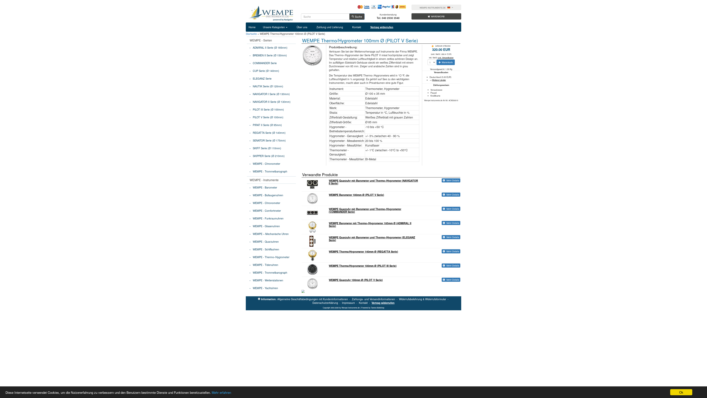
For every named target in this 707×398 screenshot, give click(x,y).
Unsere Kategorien (274, 27)
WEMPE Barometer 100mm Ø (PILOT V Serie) (356, 195)
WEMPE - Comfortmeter (267, 210)
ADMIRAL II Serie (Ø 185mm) (270, 47)
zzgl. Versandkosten (445, 57)
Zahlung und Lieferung (329, 27)
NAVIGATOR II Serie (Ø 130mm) (272, 102)
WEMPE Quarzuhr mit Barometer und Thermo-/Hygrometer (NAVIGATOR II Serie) (373, 182)
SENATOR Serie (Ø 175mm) (269, 140)
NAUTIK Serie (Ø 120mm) (268, 86)
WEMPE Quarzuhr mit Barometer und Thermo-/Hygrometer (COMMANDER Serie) (365, 210)
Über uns (302, 27)
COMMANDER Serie (265, 63)
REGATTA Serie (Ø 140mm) (269, 133)
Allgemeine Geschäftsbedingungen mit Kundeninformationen (312, 299)
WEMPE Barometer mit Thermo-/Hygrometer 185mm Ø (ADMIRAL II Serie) (370, 224)
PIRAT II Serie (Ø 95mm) (267, 125)
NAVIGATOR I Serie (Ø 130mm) (271, 94)
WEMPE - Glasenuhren (266, 226)
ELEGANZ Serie (262, 78)
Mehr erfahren (221, 392)
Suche (358, 16)
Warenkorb (438, 16)
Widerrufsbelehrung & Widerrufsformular (422, 299)
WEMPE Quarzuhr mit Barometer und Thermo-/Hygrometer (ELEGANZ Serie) (372, 238)
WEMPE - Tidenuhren (265, 265)
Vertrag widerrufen (383, 303)
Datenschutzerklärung (325, 303)
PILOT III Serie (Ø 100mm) (268, 109)
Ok (681, 392)
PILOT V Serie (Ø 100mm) (268, 117)
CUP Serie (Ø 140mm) (266, 71)
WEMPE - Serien (261, 40)
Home (252, 27)
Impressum (348, 303)
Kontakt (356, 27)
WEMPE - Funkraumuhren (268, 218)
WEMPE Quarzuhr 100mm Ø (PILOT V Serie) (356, 280)
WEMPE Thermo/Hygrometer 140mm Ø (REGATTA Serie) (363, 251)
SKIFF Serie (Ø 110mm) (267, 148)
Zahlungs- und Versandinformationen (373, 299)
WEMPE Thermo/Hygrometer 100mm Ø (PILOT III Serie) (363, 266)
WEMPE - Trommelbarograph (270, 171)
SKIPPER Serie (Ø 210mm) (269, 156)
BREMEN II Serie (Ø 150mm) (270, 55)
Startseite (251, 34)
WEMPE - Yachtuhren (265, 288)
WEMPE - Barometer (265, 187)
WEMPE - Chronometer (266, 163)
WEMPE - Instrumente (264, 180)
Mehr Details (452, 180)
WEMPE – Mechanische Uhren (271, 234)
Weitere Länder (439, 79)
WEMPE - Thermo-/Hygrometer (271, 257)
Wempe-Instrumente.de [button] (433, 7)
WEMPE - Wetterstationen (268, 280)
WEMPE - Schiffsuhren (266, 249)
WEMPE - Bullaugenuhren (268, 195)
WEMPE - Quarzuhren (266, 241)
